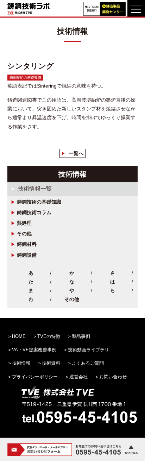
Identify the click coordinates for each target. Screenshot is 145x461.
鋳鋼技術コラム (34, 212)
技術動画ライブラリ (88, 349)
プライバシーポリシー (35, 376)
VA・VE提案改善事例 (34, 349)
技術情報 (21, 363)
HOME (19, 336)
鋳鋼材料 (27, 244)
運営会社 (78, 376)
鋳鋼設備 (27, 255)
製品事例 (81, 336)
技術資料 (51, 363)
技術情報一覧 (35, 189)
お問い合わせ (113, 376)
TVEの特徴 (48, 336)
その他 (24, 233)
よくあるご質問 (88, 363)
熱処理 (24, 223)
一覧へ (76, 153)
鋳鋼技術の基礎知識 (39, 202)
